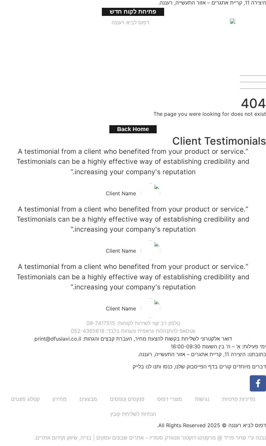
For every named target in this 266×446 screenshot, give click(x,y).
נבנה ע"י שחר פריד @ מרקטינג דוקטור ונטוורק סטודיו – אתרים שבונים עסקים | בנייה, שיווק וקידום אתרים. (150, 437)
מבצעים (88, 399)
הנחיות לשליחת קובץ (133, 414)
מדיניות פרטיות (238, 399)
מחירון (59, 399)
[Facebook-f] (258, 383)
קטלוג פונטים (25, 399)
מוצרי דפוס (169, 399)
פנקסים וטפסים (127, 399)
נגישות (202, 399)
